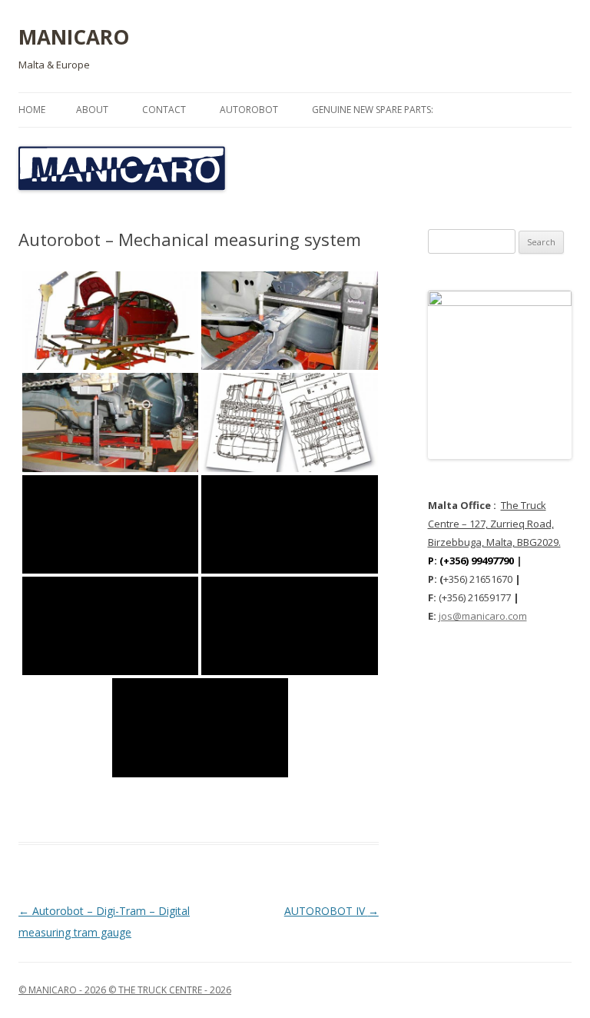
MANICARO (73, 37)
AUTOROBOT (249, 109)
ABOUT (92, 109)
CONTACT (164, 109)
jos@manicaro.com (483, 616)
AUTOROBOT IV (331, 910)
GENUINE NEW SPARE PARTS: (372, 109)
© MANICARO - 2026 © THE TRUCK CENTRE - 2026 (124, 989)
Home (31, 109)
